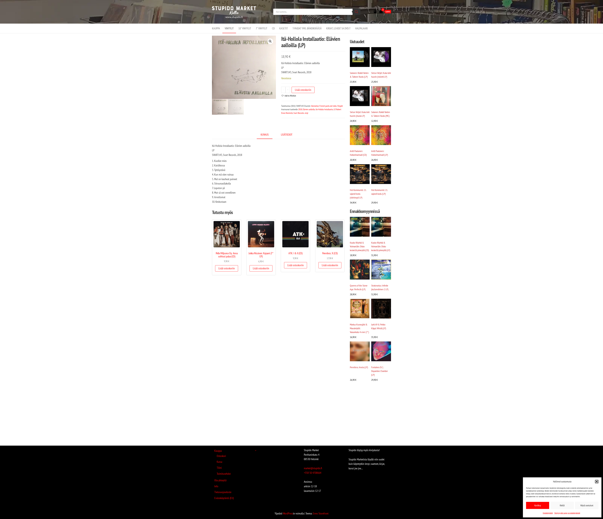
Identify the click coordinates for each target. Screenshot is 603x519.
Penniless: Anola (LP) (359, 367)
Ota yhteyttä (220, 480)
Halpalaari (361, 28)
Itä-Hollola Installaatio (324, 109)
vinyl (306, 113)
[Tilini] (375, 11)
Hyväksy (537, 505)
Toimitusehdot (224, 473)
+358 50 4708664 (312, 473)
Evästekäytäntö (548, 513)
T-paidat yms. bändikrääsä (307, 28)
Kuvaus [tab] (265, 134)
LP (334, 109)
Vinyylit (229, 28)
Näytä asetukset (586, 505)
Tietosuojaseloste (222, 492)
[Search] (356, 12)
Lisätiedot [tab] (286, 134)
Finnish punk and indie (328, 105)
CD (273, 28)
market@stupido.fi (313, 468)
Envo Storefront (321, 513)
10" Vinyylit (244, 28)
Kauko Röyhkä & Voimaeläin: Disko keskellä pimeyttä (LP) (380, 246)
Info (216, 486)
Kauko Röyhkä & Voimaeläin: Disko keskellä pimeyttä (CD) (359, 246)
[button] (596, 481)
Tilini (219, 468)
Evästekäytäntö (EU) (224, 498)
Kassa (219, 462)
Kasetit (283, 28)
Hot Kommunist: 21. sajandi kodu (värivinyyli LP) (358, 193)
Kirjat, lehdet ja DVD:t (338, 28)
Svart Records (298, 113)
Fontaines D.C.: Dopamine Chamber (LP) (379, 371)
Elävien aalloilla (309, 109)
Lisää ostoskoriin (303, 90)
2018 (300, 109)
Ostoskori (221, 456)
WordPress (288, 513)
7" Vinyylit (261, 28)
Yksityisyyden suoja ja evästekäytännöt (567, 513)
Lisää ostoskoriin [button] (226, 268)
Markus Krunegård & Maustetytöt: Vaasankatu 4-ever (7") (359, 328)
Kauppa (216, 28)
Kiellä (562, 505)
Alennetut (315, 105)
